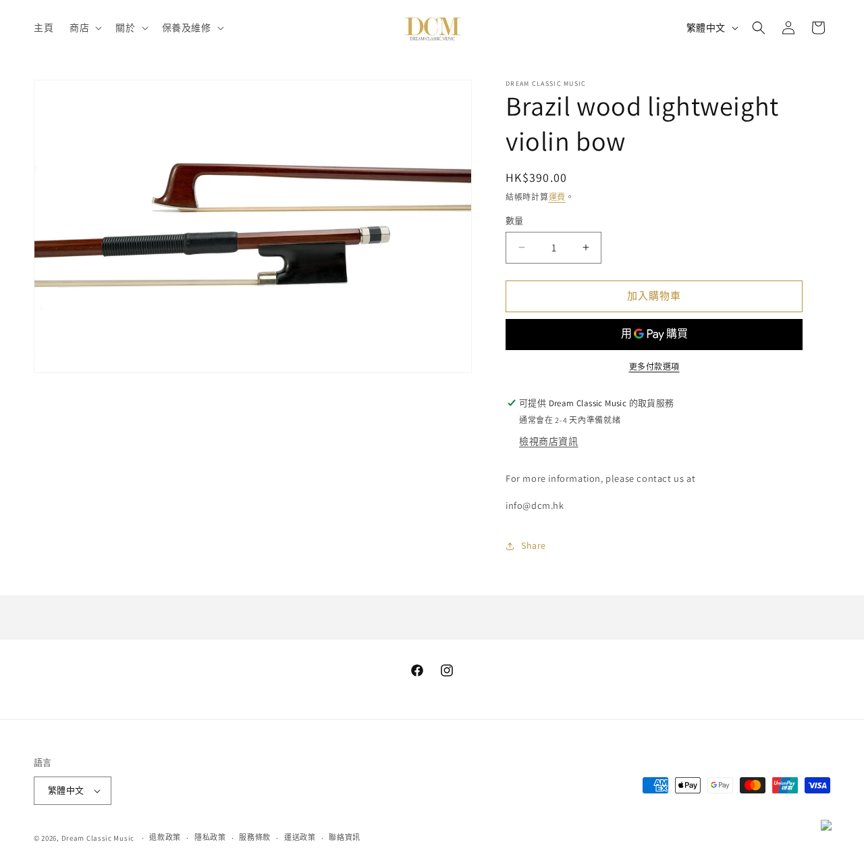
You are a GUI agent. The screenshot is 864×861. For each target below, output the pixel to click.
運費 (557, 197)
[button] (84, 28)
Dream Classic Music (97, 838)
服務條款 (255, 837)
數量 (515, 220)
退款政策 (165, 837)
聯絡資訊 (344, 837)
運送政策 (300, 837)
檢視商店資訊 (548, 441)
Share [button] (533, 545)
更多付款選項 (654, 367)
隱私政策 (210, 837)
